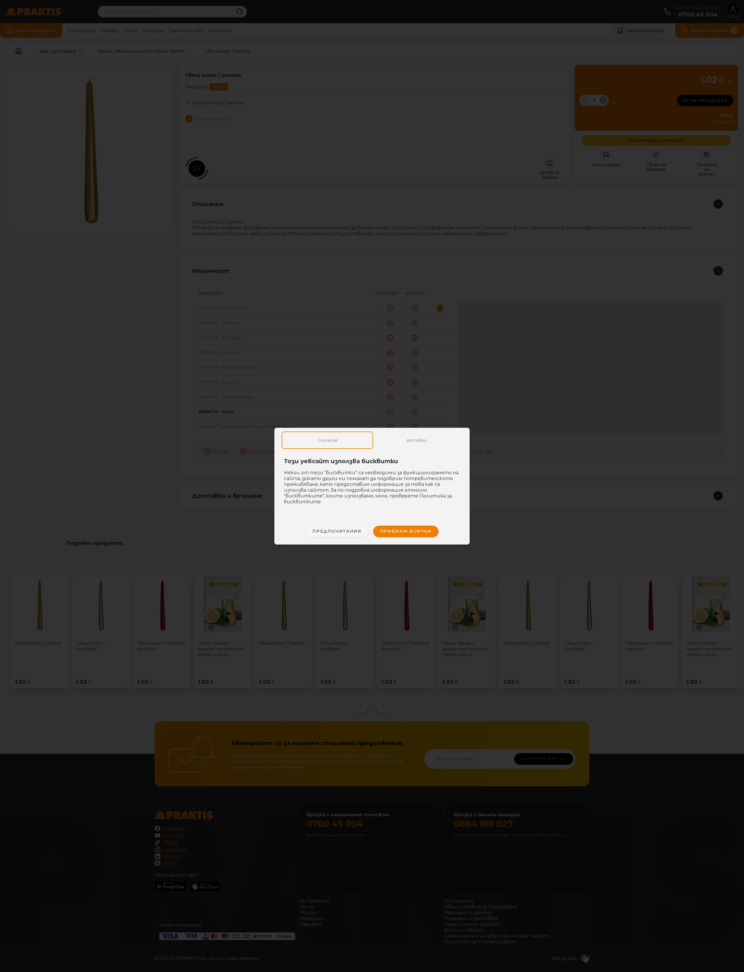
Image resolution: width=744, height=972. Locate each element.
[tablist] (372, 440)
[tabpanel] (372, 484)
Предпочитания (336, 531)
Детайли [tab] (416, 440)
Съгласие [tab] (327, 440)
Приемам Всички (406, 531)
